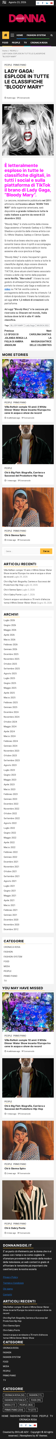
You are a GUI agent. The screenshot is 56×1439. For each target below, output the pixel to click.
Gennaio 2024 (10, 746)
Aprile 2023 (9, 784)
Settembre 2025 (12, 668)
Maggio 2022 (10, 837)
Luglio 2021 (9, 886)
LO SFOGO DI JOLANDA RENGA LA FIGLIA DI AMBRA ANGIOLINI (15, 337)
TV (25, 42)
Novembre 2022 (11, 808)
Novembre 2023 (11, 750)
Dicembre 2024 (11, 712)
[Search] (51, 35)
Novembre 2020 (11, 924)
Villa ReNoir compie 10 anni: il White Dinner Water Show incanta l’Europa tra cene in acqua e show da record (27, 410)
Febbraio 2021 (11, 910)
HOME (20, 35)
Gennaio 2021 (10, 915)
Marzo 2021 (9, 905)
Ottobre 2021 (10, 871)
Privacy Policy (10, 1277)
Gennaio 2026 (10, 649)
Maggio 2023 (10, 779)
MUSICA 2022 (43, 325)
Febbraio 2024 (11, 741)
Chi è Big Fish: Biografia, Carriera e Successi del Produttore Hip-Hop (24, 474)
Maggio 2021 (10, 895)
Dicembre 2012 (11, 929)
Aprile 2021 (9, 900)
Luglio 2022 (9, 828)
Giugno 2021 (10, 890)
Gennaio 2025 (10, 707)
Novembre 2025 (11, 659)
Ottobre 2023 (10, 755)
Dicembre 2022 (11, 803)
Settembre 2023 (12, 760)
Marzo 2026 (9, 639)
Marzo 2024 (9, 736)
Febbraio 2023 (11, 794)
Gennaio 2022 (10, 857)
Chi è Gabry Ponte (13, 594)
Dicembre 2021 (11, 861)
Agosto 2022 (10, 823)
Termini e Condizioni (13, 1283)
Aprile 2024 (9, 731)
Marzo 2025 (9, 697)
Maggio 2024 (10, 726)
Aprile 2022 (9, 842)
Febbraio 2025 (11, 702)
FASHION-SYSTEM (36, 35)
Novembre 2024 (11, 717)
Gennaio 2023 (10, 799)
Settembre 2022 (12, 818)
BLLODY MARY (17, 325)
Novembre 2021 (11, 866)
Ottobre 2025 (10, 664)
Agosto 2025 (10, 673)
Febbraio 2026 (11, 644)
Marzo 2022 (9, 847)
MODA (7, 966)
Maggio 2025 (10, 688)
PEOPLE (16, 42)
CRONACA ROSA (38, 42)
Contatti (7, 1294)
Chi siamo (8, 1288)
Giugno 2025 (10, 683)
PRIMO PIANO (19, 65)
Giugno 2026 (10, 625)
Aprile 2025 (9, 692)
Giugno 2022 (10, 832)
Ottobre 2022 (10, 813)
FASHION (8, 951)
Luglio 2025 (9, 678)
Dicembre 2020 (11, 919)
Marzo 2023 (9, 789)
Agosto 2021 (10, 881)
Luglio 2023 (9, 770)
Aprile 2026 (9, 635)
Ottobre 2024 (10, 721)
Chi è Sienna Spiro (15, 535)
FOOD (5, 42)
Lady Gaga (30, 325)
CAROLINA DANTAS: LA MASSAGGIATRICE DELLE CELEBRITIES (40, 337)
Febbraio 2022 (11, 852)
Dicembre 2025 (11, 654)
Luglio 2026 (9, 620)
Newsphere (26, 1435)
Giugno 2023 (10, 775)
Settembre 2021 (12, 876)
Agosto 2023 (10, 765)
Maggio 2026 (10, 630)
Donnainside (24, 98)
